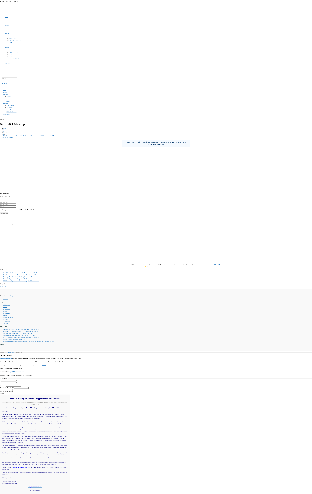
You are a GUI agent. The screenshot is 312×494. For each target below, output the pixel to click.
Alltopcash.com (11, 352)
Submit (2, 393)
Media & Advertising (11, 112)
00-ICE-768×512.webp (8, 137)
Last (17, 382)
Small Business (10, 105)
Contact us (5, 299)
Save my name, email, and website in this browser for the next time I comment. (20, 209)
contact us (44, 365)
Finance (5, 92)
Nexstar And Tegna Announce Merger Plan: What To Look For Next (19, 279)
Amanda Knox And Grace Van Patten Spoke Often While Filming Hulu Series (21, 272)
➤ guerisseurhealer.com (156, 144)
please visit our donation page (19, 467)
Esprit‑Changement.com (6, 358)
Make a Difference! (218, 264)
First (17, 380)
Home (4, 90)
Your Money (9, 107)
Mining (8, 101)
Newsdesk (5, 319)
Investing (5, 94)
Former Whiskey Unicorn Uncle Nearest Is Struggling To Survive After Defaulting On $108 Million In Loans (28, 341)
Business (5, 103)
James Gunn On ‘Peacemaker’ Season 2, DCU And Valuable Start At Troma (20, 274)
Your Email (3, 385)
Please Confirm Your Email (7, 387)
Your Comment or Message (6, 391)
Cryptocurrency (10, 98)
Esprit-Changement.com (12, 295)
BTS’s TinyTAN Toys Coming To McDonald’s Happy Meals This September (21, 281)
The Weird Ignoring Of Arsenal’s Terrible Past (14, 339)
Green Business (10, 109)
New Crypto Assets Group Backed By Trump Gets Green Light (17, 276)
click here (164, 266)
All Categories (6, 114)
